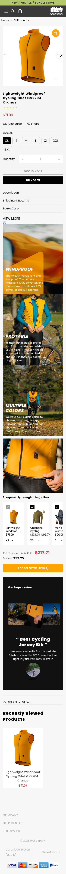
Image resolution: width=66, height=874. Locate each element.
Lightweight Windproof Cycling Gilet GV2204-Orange (22, 776)
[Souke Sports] (56, 11)
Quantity (9, 159)
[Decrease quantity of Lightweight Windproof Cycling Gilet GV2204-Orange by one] (22, 159)
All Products (21, 20)
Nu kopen (33, 180)
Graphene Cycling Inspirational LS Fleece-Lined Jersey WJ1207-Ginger (37, 529)
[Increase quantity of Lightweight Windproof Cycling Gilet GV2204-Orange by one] (59, 159)
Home (5, 20)
